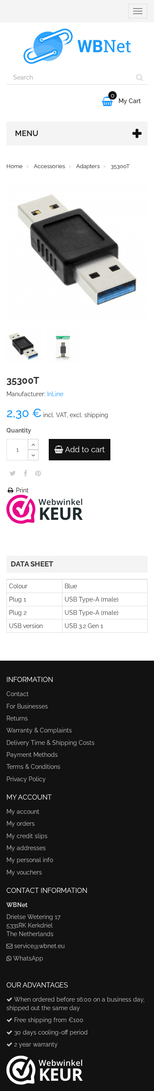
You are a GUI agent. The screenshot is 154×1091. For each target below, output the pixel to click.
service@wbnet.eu (39, 946)
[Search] (140, 77)
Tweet (12, 473)
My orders (20, 823)
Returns (17, 718)
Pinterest (38, 473)
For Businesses (27, 706)
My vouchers (24, 872)
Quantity (18, 430)
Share (25, 473)
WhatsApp (28, 958)
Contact (17, 694)
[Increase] (33, 444)
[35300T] (25, 348)
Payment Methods (32, 754)
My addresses (26, 848)
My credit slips (26, 836)
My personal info (29, 860)
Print (21, 490)
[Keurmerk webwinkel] (44, 1067)
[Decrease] (33, 455)
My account (22, 811)
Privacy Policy (26, 779)
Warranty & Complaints (39, 730)
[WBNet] (77, 46)
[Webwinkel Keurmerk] (44, 508)
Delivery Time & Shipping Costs (50, 742)
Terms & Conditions (33, 766)
